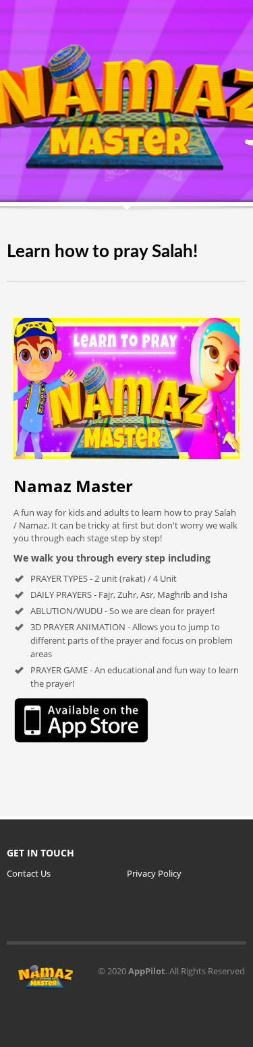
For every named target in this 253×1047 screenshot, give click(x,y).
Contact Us (29, 873)
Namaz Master (73, 486)
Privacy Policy (154, 873)
